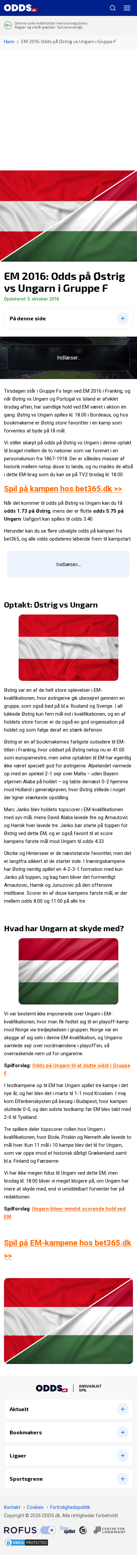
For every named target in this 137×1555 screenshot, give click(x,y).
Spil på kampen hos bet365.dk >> (63, 488)
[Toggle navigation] (127, 8)
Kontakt (12, 1507)
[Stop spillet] (67, 1530)
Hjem (9, 41)
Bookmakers (26, 1432)
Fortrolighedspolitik (70, 1507)
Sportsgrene (26, 1478)
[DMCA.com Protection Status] (26, 1542)
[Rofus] (30, 1530)
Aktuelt (19, 1409)
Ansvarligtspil (90, 1388)
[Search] (110, 8)
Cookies (35, 1507)
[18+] (102, 1530)
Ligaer (18, 1455)
